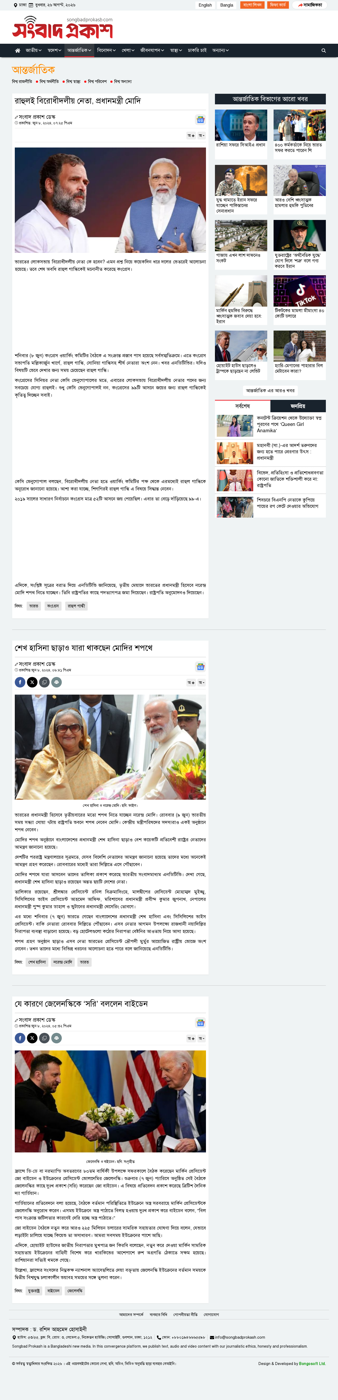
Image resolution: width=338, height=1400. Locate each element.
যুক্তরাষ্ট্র (34, 1291)
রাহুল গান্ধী (76, 606)
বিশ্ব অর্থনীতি (49, 81)
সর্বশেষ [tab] (243, 406)
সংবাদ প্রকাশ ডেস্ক (37, 117)
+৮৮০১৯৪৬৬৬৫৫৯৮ (188, 1337)
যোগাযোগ (211, 1314)
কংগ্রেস (53, 606)
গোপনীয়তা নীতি (185, 1314)
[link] (252, 5)
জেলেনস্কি (74, 1291)
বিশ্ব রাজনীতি (22, 81)
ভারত (33, 606)
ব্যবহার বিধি (158, 1314)
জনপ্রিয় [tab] (298, 406)
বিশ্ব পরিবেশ (97, 81)
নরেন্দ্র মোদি (63, 962)
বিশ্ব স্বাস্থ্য (74, 81)
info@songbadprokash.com (240, 1337)
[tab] (242, 406)
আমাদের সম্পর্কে (131, 1314)
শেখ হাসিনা (37, 962)
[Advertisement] (110, 312)
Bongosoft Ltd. (312, 1364)
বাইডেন (53, 1291)
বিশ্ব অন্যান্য (123, 81)
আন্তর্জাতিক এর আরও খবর (270, 391)
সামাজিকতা (313, 5)
